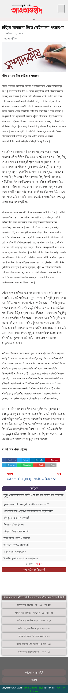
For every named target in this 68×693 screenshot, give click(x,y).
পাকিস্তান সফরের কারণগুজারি (16, 544)
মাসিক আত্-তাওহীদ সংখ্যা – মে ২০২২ (34, 636)
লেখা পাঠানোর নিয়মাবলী (34, 570)
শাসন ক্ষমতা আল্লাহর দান (14, 551)
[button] (61, 9)
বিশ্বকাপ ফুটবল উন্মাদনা (13, 524)
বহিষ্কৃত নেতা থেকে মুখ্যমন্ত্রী (16, 517)
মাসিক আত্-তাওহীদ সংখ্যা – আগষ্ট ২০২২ (34, 620)
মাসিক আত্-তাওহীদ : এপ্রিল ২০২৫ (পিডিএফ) (34, 612)
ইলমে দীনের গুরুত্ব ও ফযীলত (16, 538)
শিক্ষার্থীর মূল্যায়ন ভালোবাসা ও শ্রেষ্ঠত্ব (20, 558)
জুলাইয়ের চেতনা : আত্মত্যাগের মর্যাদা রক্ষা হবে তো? (26, 504)
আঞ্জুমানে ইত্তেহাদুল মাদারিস (16, 531)
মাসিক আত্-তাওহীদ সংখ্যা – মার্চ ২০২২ (34, 651)
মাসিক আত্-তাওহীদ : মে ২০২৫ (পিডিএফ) (34, 605)
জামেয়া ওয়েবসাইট (34, 672)
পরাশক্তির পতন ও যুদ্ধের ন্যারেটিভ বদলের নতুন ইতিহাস (28, 510)
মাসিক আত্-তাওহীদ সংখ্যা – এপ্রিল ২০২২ (34, 644)
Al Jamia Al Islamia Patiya (33, 688)
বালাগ (34, 680)
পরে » (39, 564)
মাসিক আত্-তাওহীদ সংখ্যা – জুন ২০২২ (34, 628)
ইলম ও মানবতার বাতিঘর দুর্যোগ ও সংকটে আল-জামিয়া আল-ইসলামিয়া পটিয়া (33, 496)
